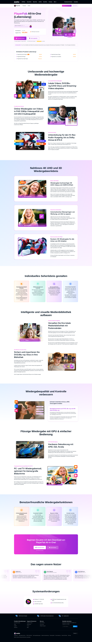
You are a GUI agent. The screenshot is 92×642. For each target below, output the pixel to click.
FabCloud (15, 627)
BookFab (45, 1)
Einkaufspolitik (52, 635)
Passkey (50, 1)
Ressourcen (29, 624)
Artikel (29, 5)
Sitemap (69, 635)
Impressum (16, 635)
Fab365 (15, 625)
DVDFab (23, 1)
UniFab (40, 1)
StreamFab (29, 1)
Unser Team (42, 624)
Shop (15, 624)
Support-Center (29, 622)
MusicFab (35, 1)
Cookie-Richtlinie (64, 635)
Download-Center (17, 622)
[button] (66, 6)
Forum (28, 625)
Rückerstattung (58, 635)
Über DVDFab (42, 622)
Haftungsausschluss (22, 635)
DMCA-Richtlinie (29, 635)
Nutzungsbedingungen (37, 635)
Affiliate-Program (43, 625)
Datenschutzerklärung (45, 635)
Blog (27, 627)
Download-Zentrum (68, 1)
